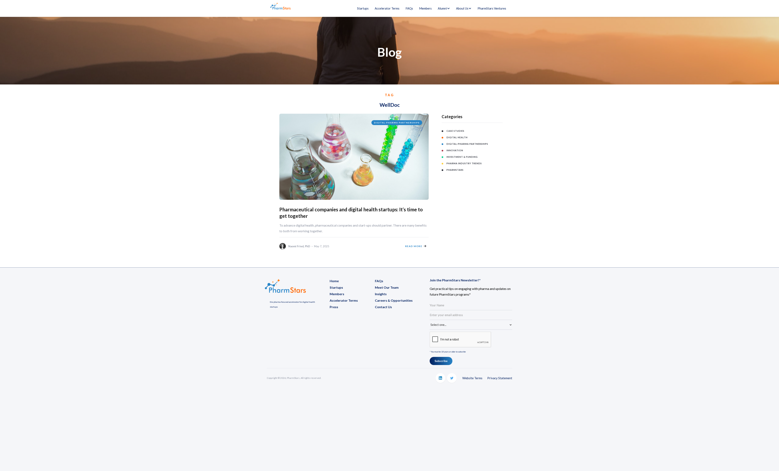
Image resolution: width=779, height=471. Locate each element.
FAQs (409, 8)
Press (334, 307)
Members (425, 8)
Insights (381, 294)
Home (334, 281)
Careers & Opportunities (394, 300)
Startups (363, 8)
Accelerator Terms (387, 8)
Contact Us (383, 307)
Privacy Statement (499, 378)
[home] (280, 8)
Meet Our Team (387, 287)
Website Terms (472, 378)
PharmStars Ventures (492, 8)
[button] (442, 8)
